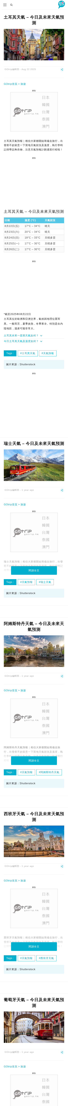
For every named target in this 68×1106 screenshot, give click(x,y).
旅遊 (23, 84)
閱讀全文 (34, 570)
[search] (11, 4)
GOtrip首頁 (10, 84)
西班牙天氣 (47, 958)
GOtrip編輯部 (12, 69)
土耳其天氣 (28, 353)
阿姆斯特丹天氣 (49, 772)
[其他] (62, 71)
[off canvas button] (4, 4)
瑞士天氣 (45, 582)
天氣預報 (48, 353)
